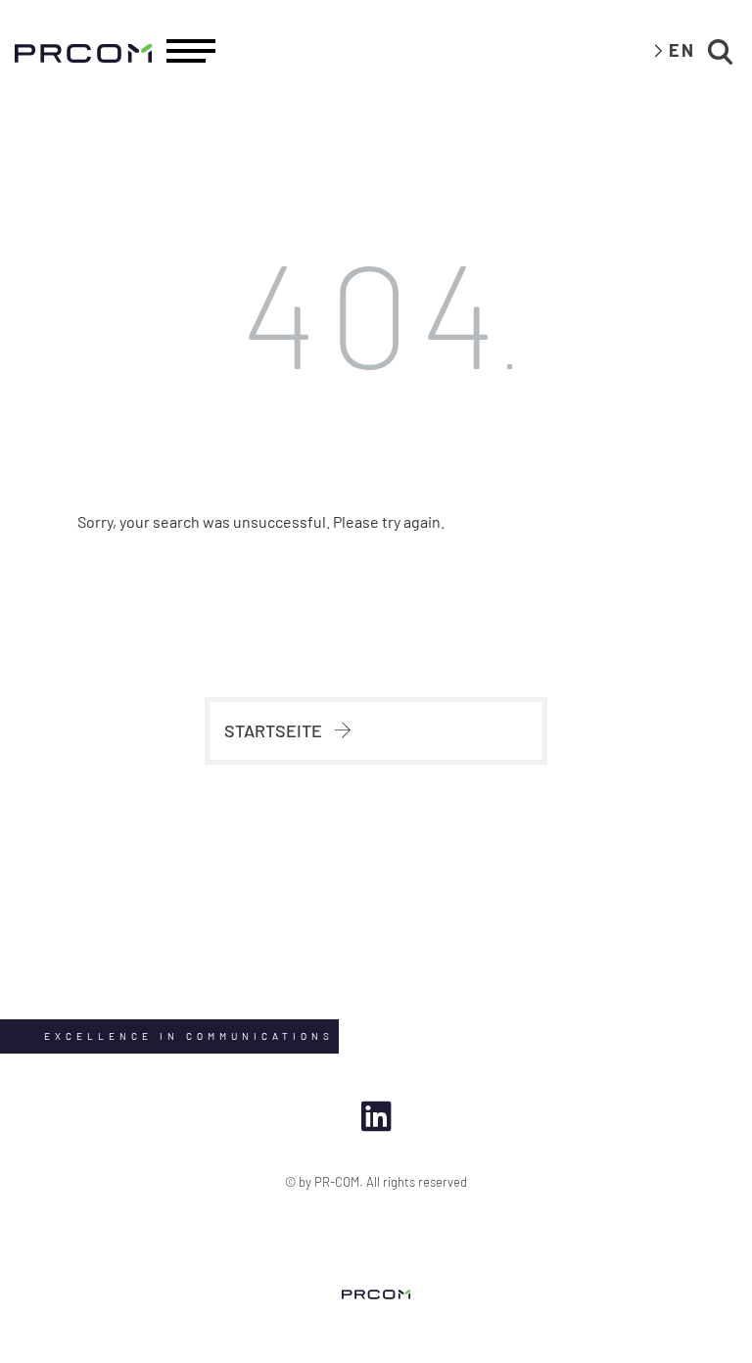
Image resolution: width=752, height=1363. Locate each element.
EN (682, 50)
